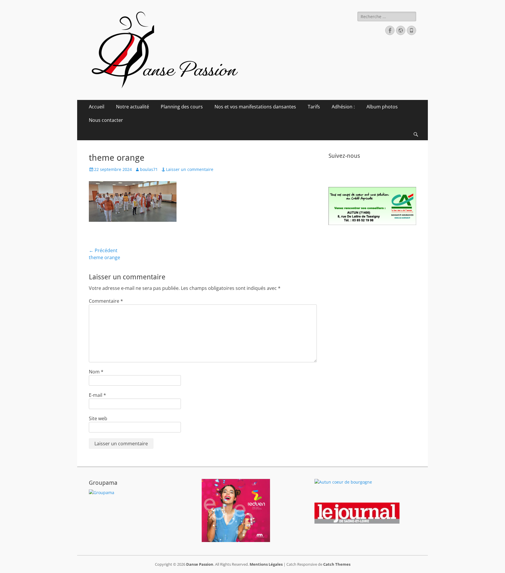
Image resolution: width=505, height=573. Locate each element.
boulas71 (149, 169)
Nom (96, 371)
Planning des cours (182, 106)
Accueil (96, 106)
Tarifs (314, 106)
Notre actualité (132, 106)
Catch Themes (336, 564)
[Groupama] (101, 492)
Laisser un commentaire (189, 169)
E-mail (97, 395)
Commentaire (106, 301)
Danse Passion (199, 564)
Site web (98, 418)
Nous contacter (106, 120)
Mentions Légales (266, 564)
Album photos (382, 106)
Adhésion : (343, 106)
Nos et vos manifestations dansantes (255, 106)
